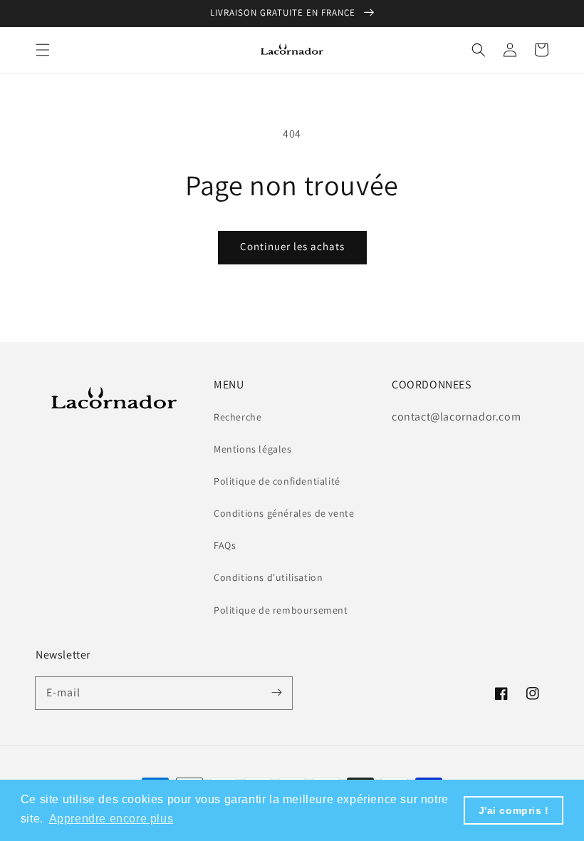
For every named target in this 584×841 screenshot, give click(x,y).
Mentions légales (253, 449)
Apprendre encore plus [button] (111, 818)
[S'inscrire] (276, 692)
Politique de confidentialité (277, 481)
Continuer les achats (292, 246)
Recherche (237, 417)
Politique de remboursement (281, 610)
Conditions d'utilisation (268, 577)
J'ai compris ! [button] (514, 810)
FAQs (225, 545)
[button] (42, 50)
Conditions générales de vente (284, 513)
